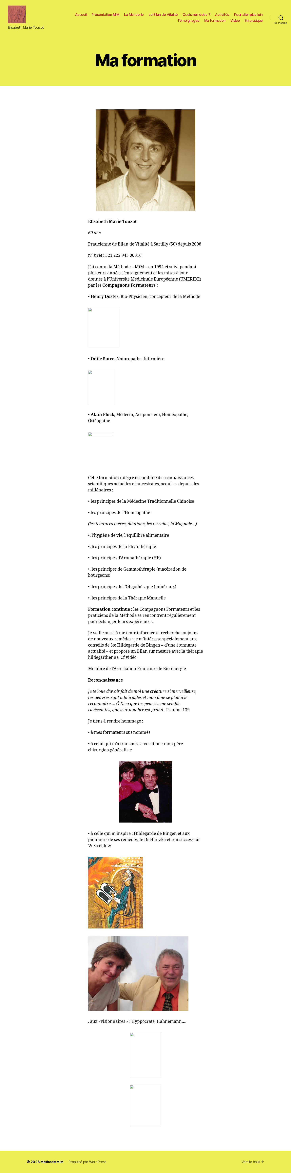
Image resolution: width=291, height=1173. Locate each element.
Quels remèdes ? (196, 14)
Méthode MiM (52, 1162)
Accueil (81, 14)
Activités (222, 14)
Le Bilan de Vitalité (163, 14)
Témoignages (188, 20)
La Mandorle (134, 14)
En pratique (254, 20)
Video (235, 20)
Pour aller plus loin (248, 14)
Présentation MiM (105, 14)
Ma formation (214, 20)
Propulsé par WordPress (87, 1162)
